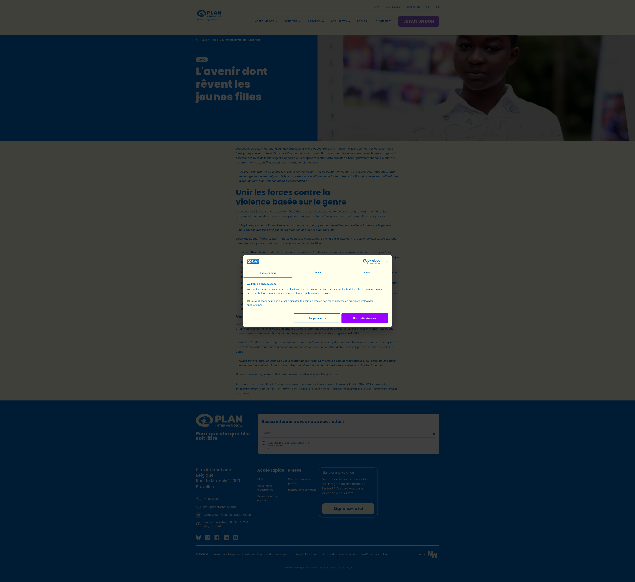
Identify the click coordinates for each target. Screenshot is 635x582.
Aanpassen (315, 318)
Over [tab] (367, 272)
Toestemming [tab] (268, 273)
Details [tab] (318, 272)
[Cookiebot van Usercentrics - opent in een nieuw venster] (365, 261)
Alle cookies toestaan (364, 318)
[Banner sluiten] (387, 261)
